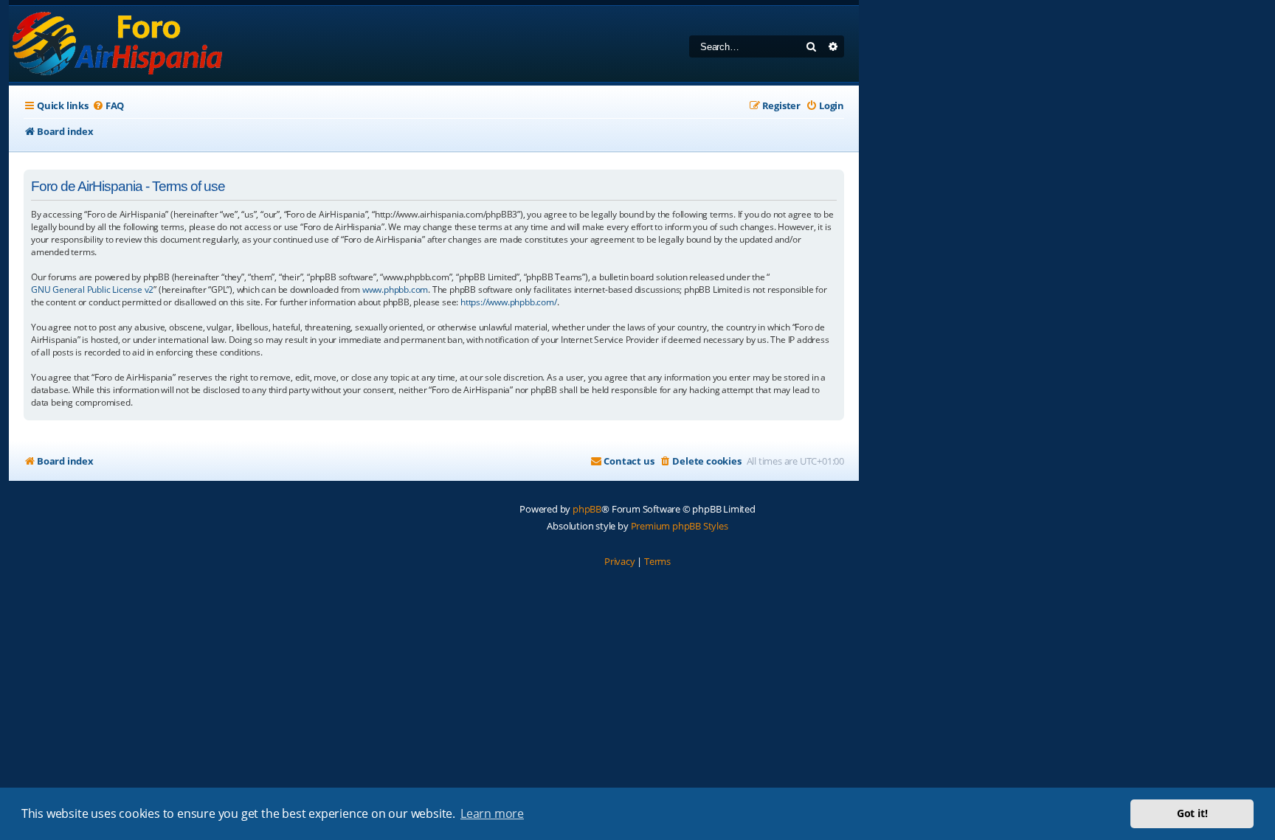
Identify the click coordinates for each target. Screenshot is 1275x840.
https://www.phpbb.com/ (508, 302)
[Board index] (118, 44)
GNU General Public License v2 (92, 289)
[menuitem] (108, 106)
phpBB (587, 509)
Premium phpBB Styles (679, 525)
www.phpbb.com (395, 289)
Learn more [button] (492, 813)
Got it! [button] (1192, 813)
